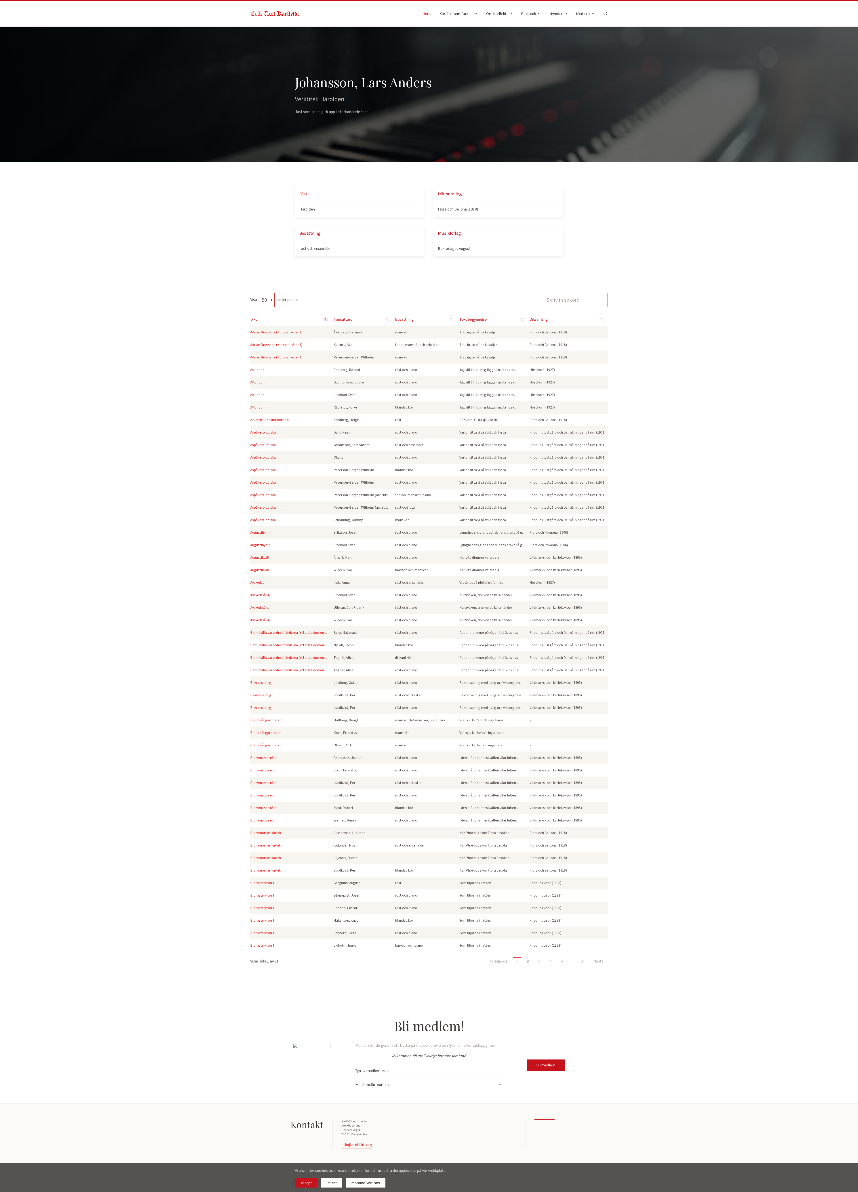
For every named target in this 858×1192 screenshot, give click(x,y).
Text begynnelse (473, 319)
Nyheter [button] (555, 13)
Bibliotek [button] (528, 13)
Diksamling (539, 319)
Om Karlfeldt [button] (496, 13)
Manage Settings (365, 1182)
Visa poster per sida (275, 300)
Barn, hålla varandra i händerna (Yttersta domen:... (288, 632)
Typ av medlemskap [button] (372, 1070)
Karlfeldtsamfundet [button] (456, 13)
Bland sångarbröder (265, 720)
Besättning (404, 319)
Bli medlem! (546, 1065)
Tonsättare (343, 319)
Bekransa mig (260, 682)
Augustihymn (260, 532)
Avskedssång (260, 595)
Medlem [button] (583, 13)
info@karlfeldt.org (356, 1144)
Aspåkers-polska (263, 432)
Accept (306, 1182)
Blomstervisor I (262, 882)
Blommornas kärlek (265, 832)
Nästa (598, 961)
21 (583, 961)
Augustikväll (259, 557)
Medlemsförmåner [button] (371, 1084)
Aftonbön (257, 369)
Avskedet (257, 582)
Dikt (253, 319)
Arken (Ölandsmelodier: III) (271, 419)
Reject (331, 1182)
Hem (427, 13)
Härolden (307, 209)
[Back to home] (274, 14)
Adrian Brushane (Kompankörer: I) (276, 332)
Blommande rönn (263, 757)
